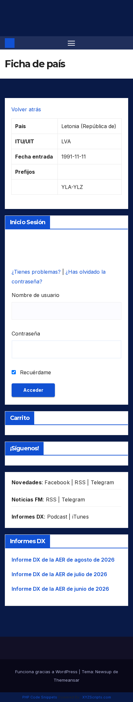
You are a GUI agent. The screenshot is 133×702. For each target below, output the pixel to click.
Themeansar (66, 680)
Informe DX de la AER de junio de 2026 (60, 589)
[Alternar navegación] (71, 43)
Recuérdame (34, 372)
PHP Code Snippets (39, 697)
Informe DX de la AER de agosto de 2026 (63, 559)
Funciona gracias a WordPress (47, 671)
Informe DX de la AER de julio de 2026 (59, 574)
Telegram (102, 482)
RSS (80, 482)
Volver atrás (26, 109)
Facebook (57, 482)
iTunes (80, 516)
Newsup (103, 671)
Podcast (57, 516)
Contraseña (26, 333)
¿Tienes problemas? (37, 272)
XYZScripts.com (96, 697)
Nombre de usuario (35, 295)
